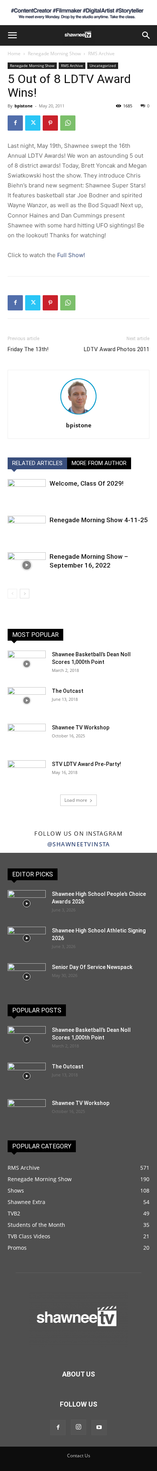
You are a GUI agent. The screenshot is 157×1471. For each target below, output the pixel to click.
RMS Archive (101, 53)
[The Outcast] (27, 700)
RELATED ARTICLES (37, 463)
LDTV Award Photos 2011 (116, 349)
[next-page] (24, 593)
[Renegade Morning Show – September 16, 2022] (27, 565)
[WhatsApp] (67, 123)
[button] (12, 35)
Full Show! (71, 255)
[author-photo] (78, 414)
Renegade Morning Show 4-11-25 (99, 520)
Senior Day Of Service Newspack (92, 967)
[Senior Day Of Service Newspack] (27, 976)
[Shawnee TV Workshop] (27, 737)
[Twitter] (32, 123)
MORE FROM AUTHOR (99, 463)
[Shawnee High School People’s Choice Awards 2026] (27, 903)
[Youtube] (99, 1427)
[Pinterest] (50, 123)
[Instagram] (78, 1427)
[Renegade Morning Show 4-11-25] (27, 529)
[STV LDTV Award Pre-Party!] (27, 773)
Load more (75, 800)
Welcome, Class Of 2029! (86, 483)
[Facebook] (15, 123)
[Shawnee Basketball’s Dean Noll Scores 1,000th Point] (27, 664)
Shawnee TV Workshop (80, 727)
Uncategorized (103, 65)
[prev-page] (12, 593)
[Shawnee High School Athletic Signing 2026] (27, 938)
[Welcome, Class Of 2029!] (27, 492)
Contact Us (78, 1455)
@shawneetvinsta (78, 844)
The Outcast (67, 691)
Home (14, 53)
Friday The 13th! (28, 349)
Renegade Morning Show (54, 53)
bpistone (23, 106)
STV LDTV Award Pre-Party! (86, 764)
